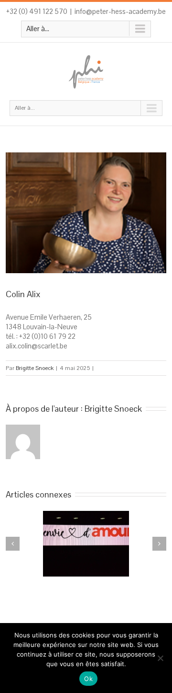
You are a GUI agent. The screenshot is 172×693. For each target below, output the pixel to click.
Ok (88, 678)
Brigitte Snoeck (35, 368)
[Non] (160, 658)
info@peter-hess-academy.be (120, 11)
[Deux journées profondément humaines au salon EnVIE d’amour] (86, 543)
